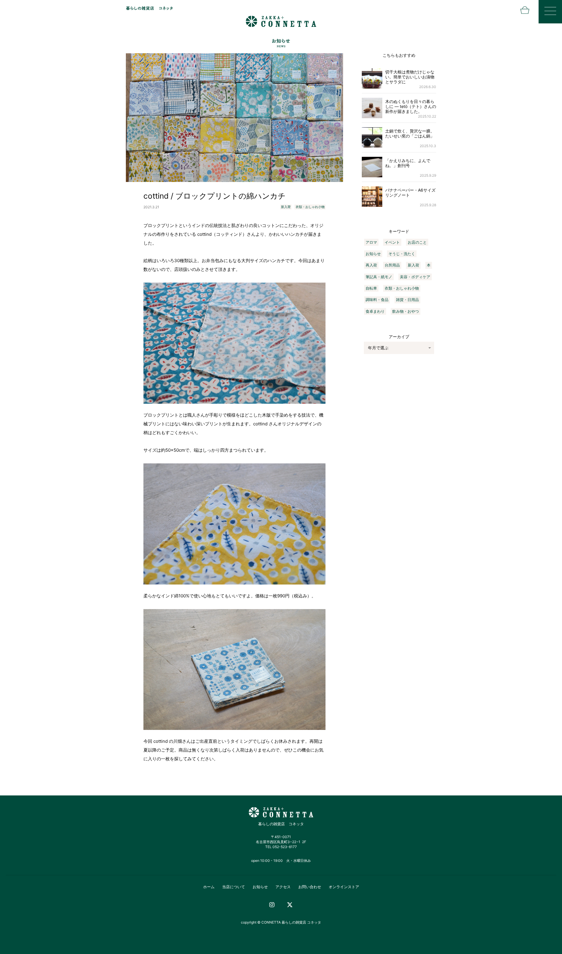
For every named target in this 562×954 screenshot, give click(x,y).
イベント (392, 242)
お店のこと (417, 242)
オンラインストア (344, 886)
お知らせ (373, 253)
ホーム (209, 886)
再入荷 (371, 265)
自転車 (371, 288)
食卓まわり (375, 311)
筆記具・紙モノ (379, 276)
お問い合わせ (309, 886)
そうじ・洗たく (401, 253)
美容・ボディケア (415, 276)
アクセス (283, 886)
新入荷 (286, 207)
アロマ (371, 242)
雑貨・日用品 (407, 299)
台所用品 (392, 265)
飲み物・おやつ (405, 311)
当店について (233, 886)
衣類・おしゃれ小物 (310, 207)
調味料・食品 (377, 299)
